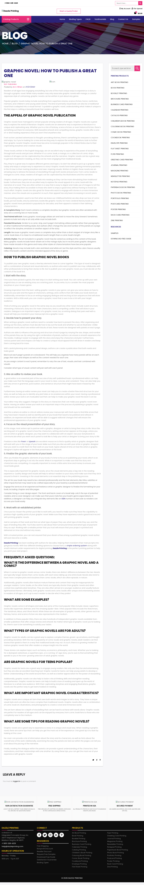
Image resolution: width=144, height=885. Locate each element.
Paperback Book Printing (123, 187)
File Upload (137, 8)
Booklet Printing (119, 93)
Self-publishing (10, 84)
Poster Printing (118, 209)
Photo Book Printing (121, 193)
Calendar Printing (119, 110)
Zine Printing (117, 220)
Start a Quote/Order (69, 11)
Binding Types (75, 19)
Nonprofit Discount (45, 849)
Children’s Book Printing (123, 121)
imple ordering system (77, 546)
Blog (112, 19)
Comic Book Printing (121, 132)
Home (62, 19)
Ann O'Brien (17, 87)
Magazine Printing (119, 171)
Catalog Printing (119, 115)
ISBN (63, 499)
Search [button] (137, 68)
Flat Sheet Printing (120, 149)
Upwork (32, 441)
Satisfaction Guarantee (46, 860)
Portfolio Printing (120, 198)
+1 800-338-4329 (11, 3)
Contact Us (123, 19)
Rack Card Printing (120, 215)
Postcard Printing (120, 204)
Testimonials (100, 19)
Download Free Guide (121, 239)
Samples (136, 19)
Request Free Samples (46, 854)
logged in (16, 781)
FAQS (88, 19)
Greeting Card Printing (122, 160)
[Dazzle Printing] (10, 11)
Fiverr (23, 441)
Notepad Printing (119, 182)
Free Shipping (42, 846)
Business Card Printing (122, 104)
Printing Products (11, 19)
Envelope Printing (119, 143)
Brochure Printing (120, 99)
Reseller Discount (44, 851)
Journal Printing (119, 165)
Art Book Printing (119, 82)
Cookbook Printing (120, 137)
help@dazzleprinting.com (12, 846)
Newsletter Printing (120, 176)
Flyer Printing (117, 154)
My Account (125, 8)
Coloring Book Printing (122, 126)
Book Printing (117, 88)
